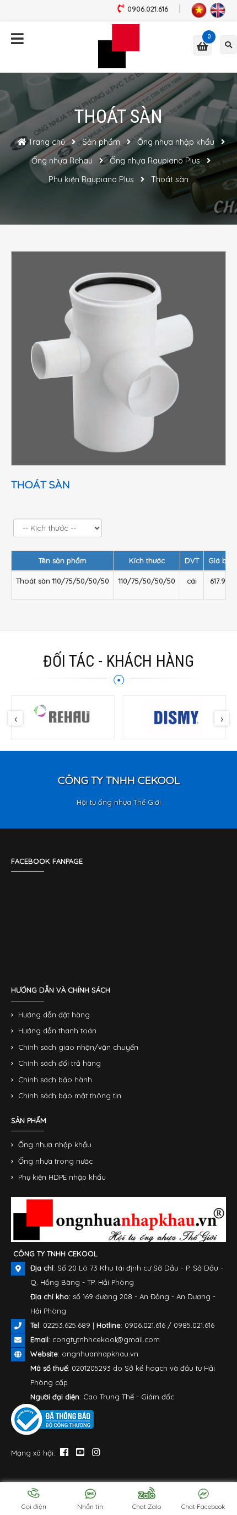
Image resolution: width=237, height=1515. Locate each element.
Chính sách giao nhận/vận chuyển (78, 1047)
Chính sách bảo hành (55, 1079)
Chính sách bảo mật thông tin (69, 1095)
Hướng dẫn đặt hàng (54, 1014)
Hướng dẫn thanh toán (57, 1030)
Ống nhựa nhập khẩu (54, 1144)
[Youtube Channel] (80, 1451)
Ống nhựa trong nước (55, 1161)
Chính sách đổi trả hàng (59, 1063)
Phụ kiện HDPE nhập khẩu (62, 1177)
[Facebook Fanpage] (64, 1451)
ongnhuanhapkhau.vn (100, 1353)
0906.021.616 (147, 8)
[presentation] (15, 718)
